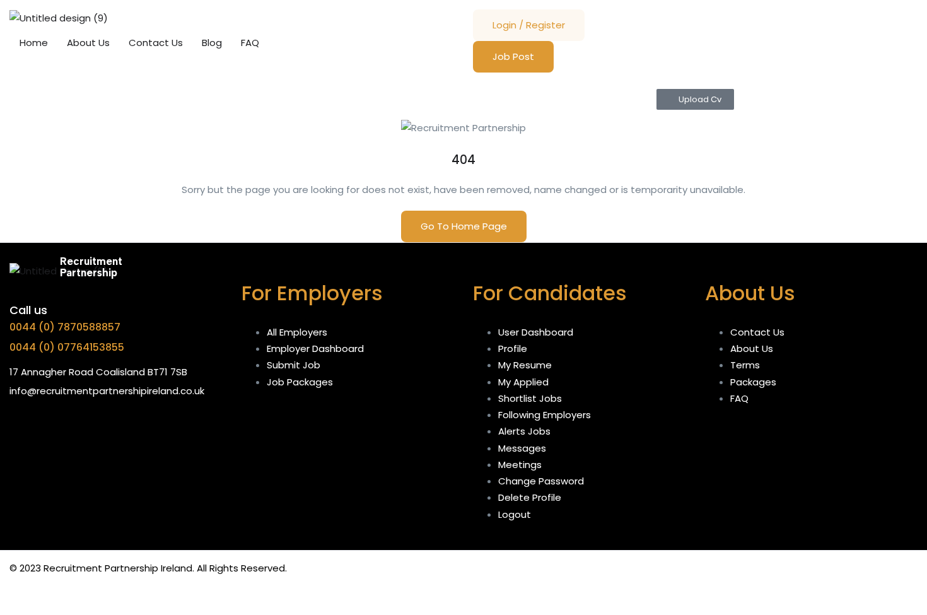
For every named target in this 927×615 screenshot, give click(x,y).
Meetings (520, 464)
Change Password (541, 481)
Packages (753, 382)
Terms (745, 365)
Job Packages (300, 382)
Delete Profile (529, 497)
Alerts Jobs (524, 431)
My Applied (523, 382)
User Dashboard (535, 332)
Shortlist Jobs (530, 398)
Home (34, 42)
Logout (514, 514)
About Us (88, 42)
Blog (212, 42)
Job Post (513, 56)
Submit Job (293, 365)
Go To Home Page (464, 226)
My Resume (525, 365)
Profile (512, 348)
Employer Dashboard (315, 348)
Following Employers (544, 414)
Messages (522, 448)
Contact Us (156, 42)
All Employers (297, 332)
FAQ (250, 42)
